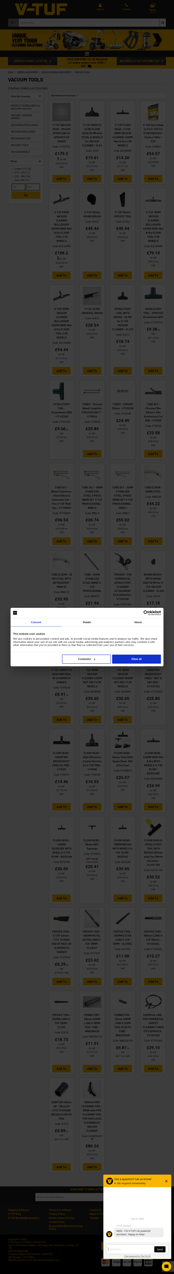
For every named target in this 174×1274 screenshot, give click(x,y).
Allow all (136, 659)
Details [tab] (87, 622)
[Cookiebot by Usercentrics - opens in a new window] (146, 612)
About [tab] (138, 622)
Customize (84, 659)
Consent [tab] (36, 622)
